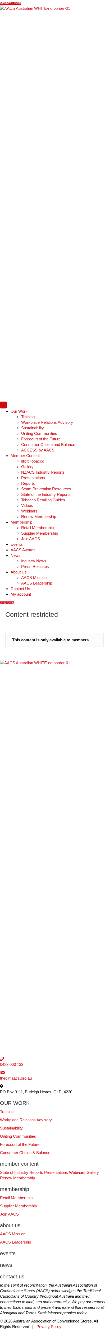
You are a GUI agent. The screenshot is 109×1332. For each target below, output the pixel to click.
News (16, 555)
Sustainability (32, 428)
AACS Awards (23, 550)
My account (21, 594)
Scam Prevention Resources (46, 489)
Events (17, 544)
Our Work (19, 411)
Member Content (25, 455)
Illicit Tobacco (32, 461)
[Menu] (3, 405)
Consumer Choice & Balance (25, 1152)
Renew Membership (38, 516)
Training (28, 417)
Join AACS (30, 538)
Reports (28, 483)
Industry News (33, 561)
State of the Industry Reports (46, 494)
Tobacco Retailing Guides (43, 500)
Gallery (27, 466)
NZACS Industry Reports (43, 472)
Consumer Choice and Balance (48, 444)
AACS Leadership (36, 583)
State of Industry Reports (21, 1172)
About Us (19, 572)
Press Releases (35, 566)
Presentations (33, 478)
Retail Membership (37, 527)
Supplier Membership (39, 533)
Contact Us (20, 588)
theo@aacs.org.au (16, 1078)
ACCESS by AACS (37, 450)
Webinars (29, 511)
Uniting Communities (39, 433)
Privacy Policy (49, 1326)
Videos (27, 505)
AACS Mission (34, 577)
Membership (21, 522)
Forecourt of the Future (41, 439)
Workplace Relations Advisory (47, 422)
